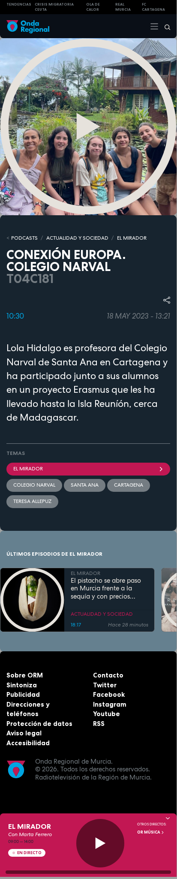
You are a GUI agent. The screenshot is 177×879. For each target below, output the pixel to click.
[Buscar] (164, 26)
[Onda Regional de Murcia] (27, 26)
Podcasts (24, 238)
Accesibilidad (28, 743)
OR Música (149, 832)
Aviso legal (24, 733)
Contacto (108, 675)
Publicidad (23, 694)
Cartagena (128, 485)
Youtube (106, 714)
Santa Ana (85, 485)
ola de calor (93, 7)
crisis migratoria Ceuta (54, 7)
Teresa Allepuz (32, 501)
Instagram (109, 704)
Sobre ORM (24, 675)
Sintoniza (21, 685)
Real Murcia (123, 7)
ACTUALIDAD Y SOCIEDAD (77, 238)
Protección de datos (39, 723)
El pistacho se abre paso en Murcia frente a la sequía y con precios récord (106, 589)
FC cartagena (153, 7)
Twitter (105, 685)
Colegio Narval (34, 485)
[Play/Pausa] (100, 843)
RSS (99, 723)
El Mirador (28, 468)
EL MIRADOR (132, 238)
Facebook (109, 694)
